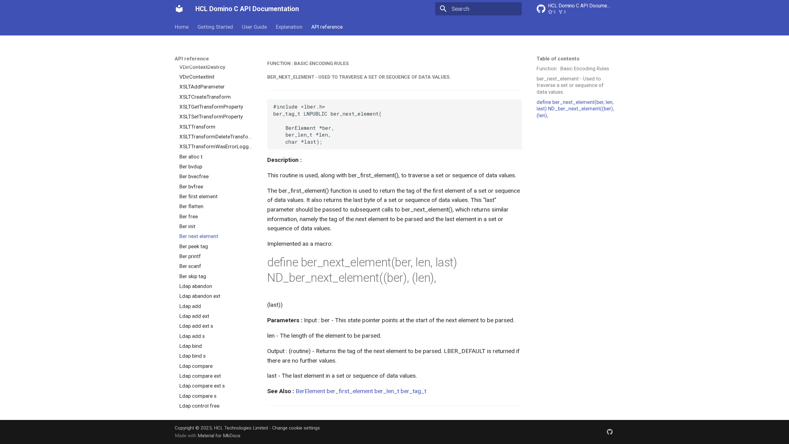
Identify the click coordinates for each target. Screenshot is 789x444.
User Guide (254, 27)
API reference (326, 27)
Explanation (289, 27)
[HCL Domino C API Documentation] (179, 9)
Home (182, 27)
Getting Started (215, 27)
